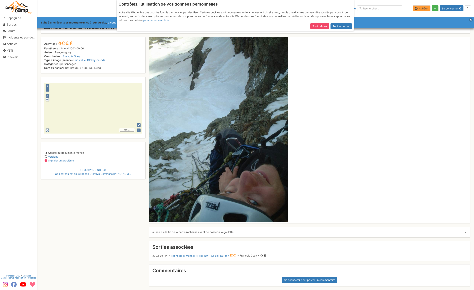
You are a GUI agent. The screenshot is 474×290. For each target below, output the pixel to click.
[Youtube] (23, 285)
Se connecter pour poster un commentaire (309, 279)
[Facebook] (14, 285)
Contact (10, 275)
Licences (27, 275)
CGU (18, 275)
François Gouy (71, 56)
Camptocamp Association (13, 277)
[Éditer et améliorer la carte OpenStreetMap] (139, 125)
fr (468, 8)
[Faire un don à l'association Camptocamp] (32, 285)
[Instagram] (4, 285)
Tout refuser (320, 26)
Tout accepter (341, 26)
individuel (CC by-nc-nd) (90, 60)
